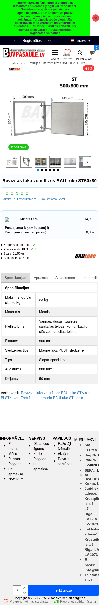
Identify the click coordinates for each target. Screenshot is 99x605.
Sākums (16, 63)
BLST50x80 (10, 397)
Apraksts (41, 278)
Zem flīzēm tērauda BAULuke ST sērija (52, 397)
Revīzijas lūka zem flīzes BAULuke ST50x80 (56, 392)
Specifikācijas (15, 278)
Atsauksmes (65, 278)
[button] (9, 161)
